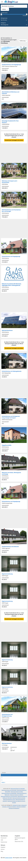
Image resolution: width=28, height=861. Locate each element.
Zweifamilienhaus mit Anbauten (10, 546)
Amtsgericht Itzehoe (11, 806)
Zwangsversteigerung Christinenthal (9, 796)
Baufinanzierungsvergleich (20, 838)
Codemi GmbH (8, 857)
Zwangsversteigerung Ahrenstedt (9, 790)
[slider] (1, 14)
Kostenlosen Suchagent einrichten (14, 140)
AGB (2, 840)
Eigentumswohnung (7, 574)
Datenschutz (4, 842)
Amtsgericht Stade (17, 805)
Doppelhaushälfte (6, 445)
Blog (2, 851)
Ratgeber (3, 847)
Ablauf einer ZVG (19, 841)
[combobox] (14, 6)
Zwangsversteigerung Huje (9, 799)
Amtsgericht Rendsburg (14, 808)
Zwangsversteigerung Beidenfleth (9, 793)
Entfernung (23, 40)
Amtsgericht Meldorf (21, 806)
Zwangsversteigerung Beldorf (16, 794)
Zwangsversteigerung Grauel (18, 798)
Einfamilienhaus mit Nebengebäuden (11, 371)
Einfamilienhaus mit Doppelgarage (11, 256)
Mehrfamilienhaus (7, 743)
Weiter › (3, 782)
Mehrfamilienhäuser (7, 330)
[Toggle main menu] (2, 2)
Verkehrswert (4, 12)
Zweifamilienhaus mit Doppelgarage (11, 64)
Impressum (3, 838)
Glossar (3, 849)
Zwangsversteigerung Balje (17, 791)
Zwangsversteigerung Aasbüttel (18, 788)
